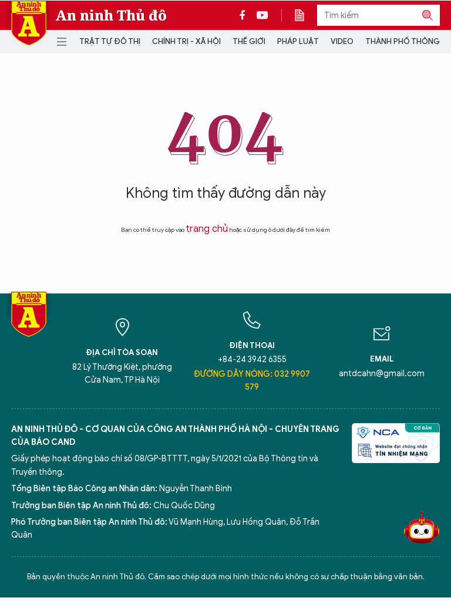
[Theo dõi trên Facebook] (245, 15)
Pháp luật (298, 41)
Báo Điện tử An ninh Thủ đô (29, 23)
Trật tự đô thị (109, 41)
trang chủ (207, 229)
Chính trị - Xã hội (186, 41)
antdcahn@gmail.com (382, 374)
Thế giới (249, 41)
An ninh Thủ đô (111, 15)
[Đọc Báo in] (305, 15)
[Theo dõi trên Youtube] (262, 15)
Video (342, 41)
